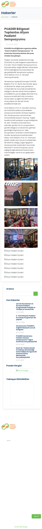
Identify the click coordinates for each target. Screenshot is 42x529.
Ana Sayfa (4, 17)
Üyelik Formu (7, 493)
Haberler (6, 468)
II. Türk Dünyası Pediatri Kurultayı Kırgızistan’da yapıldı (26, 318)
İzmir (8, 441)
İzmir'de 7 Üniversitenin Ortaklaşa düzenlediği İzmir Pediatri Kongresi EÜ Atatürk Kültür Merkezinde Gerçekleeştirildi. (26, 352)
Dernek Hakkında (9, 464)
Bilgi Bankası (7, 482)
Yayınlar (6, 490)
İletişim (5, 472)
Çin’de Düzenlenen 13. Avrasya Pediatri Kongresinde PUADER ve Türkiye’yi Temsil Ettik (25, 306)
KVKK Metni (7, 497)
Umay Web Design (21, 527)
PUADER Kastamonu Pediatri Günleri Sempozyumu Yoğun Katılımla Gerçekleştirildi (26, 339)
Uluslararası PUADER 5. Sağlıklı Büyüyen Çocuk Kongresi (25, 328)
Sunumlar (6, 486)
